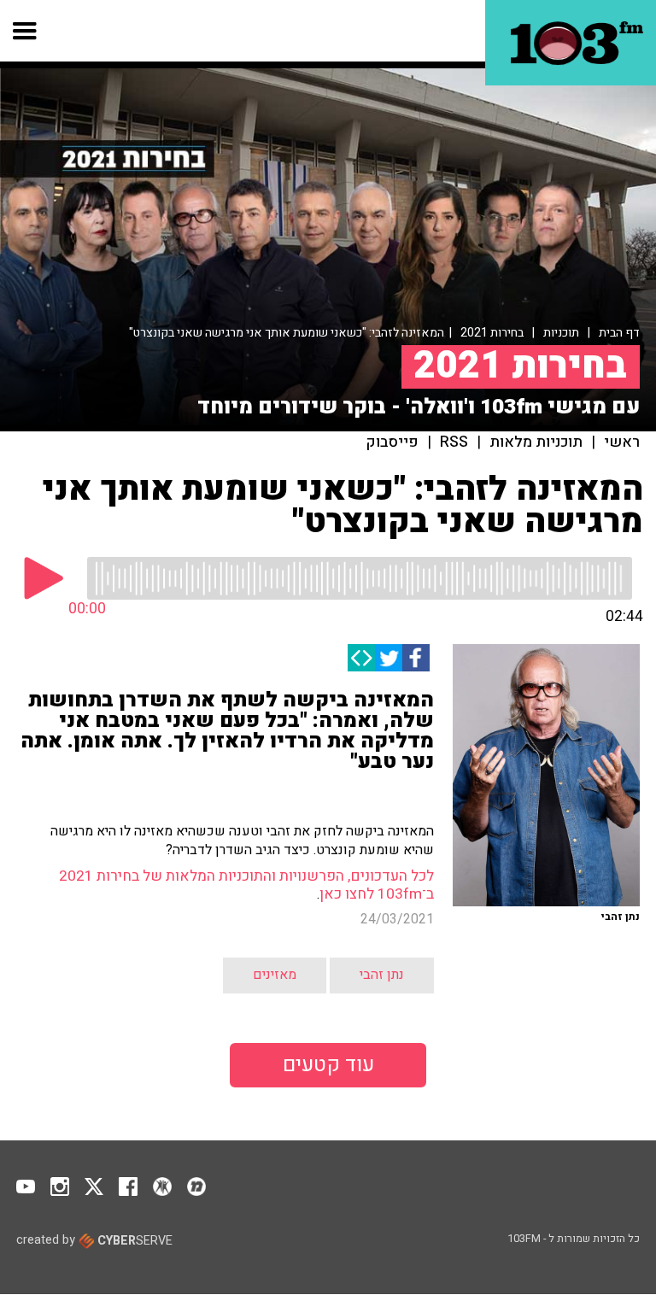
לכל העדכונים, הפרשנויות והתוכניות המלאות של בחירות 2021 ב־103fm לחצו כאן (246, 884)
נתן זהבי (382, 974)
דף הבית (619, 333)
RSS (454, 442)
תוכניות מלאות (536, 442)
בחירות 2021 (492, 333)
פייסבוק (392, 442)
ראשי (622, 442)
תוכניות (561, 333)
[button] (25, 31)
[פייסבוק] (416, 657)
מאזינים (274, 974)
